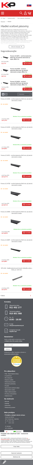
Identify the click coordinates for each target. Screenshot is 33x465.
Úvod (4, 18)
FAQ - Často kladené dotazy (12, 373)
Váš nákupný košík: (29, 13)
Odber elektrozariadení (10, 391)
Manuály (7, 401)
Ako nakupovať (8, 377)
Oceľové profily (11, 18)
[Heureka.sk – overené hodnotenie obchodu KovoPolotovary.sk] (16, 361)
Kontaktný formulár (14, 330)
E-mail (16, 324)
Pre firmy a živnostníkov (10, 393)
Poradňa (7, 385)
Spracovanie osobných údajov (12, 387)
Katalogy (7, 403)
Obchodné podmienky (10, 383)
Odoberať (8, 349)
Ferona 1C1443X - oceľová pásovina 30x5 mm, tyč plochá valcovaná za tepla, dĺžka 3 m (19, 83)
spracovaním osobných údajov (11, 354)
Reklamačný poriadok (10, 381)
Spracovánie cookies (10, 389)
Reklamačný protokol (10, 407)
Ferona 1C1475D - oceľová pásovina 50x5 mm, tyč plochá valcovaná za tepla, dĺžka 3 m (19, 70)
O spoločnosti (8, 375)
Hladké (9, 21)
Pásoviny (3, 21)
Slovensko (28, 5)
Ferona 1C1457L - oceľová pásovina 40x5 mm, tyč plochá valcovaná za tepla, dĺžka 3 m (20, 57)
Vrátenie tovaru (8, 395)
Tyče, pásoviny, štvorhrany (23, 18)
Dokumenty (7, 405)
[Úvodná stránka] (8, 5)
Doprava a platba (9, 379)
